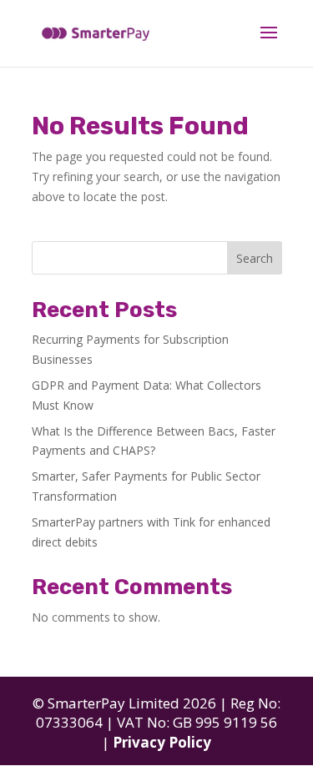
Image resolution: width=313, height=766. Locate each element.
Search (254, 258)
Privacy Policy (162, 742)
